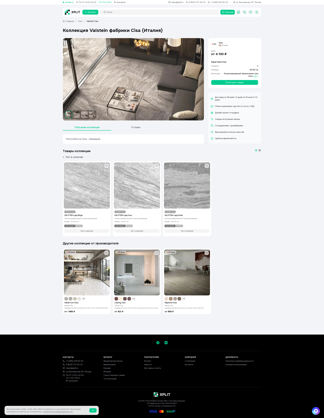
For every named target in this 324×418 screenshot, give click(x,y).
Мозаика (107, 372)
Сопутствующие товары (114, 375)
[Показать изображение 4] (92, 114)
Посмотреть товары (235, 82)
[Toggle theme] (256, 12)
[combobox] (161, 12)
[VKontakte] (166, 343)
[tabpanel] (133, 139)
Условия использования (236, 364)
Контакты (189, 364)
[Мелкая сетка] (259, 150)
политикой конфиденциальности (58, 412)
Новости (148, 364)
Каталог (147, 361)
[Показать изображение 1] (68, 114)
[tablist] (111, 127)
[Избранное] (250, 12)
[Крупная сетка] (256, 150)
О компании (190, 361)
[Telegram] (158, 343)
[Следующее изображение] (200, 79)
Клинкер (107, 368)
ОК (93, 410)
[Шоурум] (238, 12)
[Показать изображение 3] (84, 114)
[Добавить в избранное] (106, 165)
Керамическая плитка (113, 361)
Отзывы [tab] (135, 127)
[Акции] (244, 12)
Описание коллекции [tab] (87, 127)
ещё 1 (255, 76)
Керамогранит (110, 364)
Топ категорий (110, 379)
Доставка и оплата (152, 368)
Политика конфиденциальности (240, 361)
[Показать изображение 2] (76, 114)
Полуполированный (232, 73)
